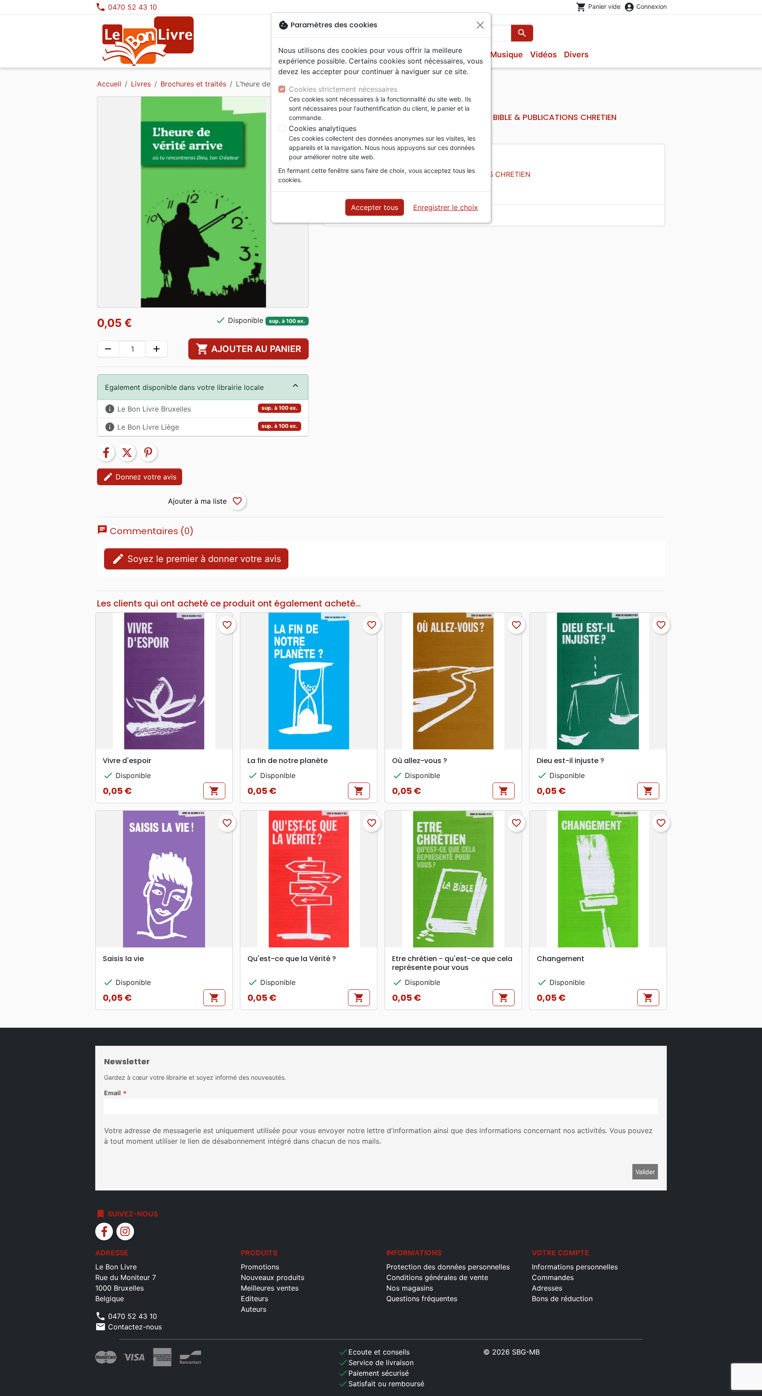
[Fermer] (480, 25)
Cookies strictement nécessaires (343, 89)
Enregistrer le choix (445, 207)
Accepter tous (374, 207)
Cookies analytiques (322, 128)
